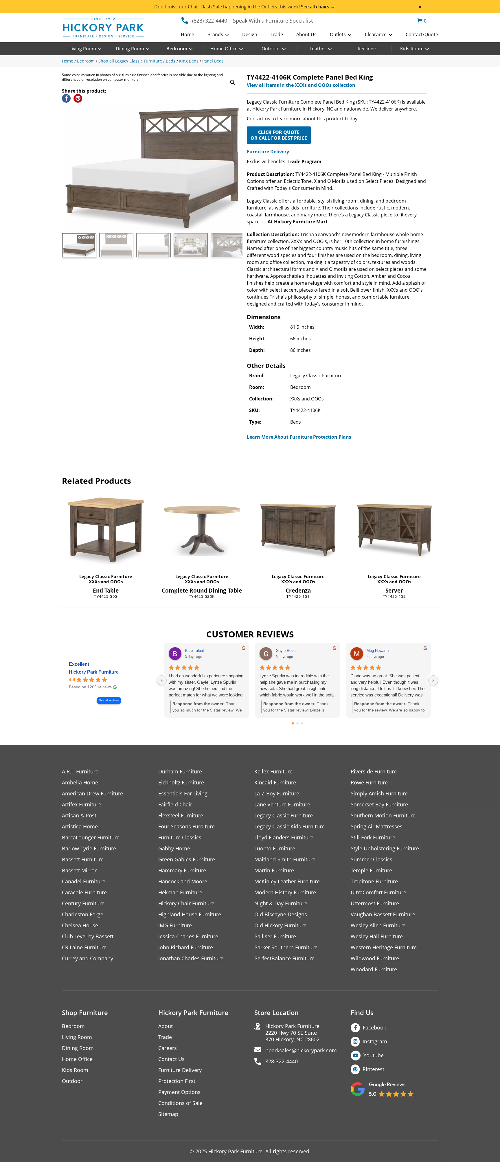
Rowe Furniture (369, 782)
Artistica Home (80, 826)
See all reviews (109, 700)
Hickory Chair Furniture (186, 903)
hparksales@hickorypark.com (301, 1050)
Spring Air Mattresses (376, 826)
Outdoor (271, 48)
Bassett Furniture (83, 859)
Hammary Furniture (182, 870)
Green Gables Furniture (186, 859)
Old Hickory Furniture (280, 925)
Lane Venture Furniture (282, 804)
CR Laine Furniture (84, 947)
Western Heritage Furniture (384, 947)
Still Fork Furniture (373, 837)
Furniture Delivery (268, 151)
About (165, 1026)
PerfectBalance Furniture (284, 958)
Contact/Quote (422, 34)
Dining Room (130, 48)
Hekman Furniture (180, 892)
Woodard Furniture (374, 969)
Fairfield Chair (175, 804)
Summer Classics (371, 859)
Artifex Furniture (81, 804)
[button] (232, 82)
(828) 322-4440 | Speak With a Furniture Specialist (252, 20)
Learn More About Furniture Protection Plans (299, 437)
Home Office (224, 48)
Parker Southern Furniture (285, 947)
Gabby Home (174, 848)
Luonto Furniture (274, 848)
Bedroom (176, 48)
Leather (318, 48)
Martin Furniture (274, 870)
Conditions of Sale (180, 1103)
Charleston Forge (82, 914)
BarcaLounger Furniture (91, 837)
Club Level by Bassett (87, 936)
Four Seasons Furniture (186, 826)
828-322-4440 (281, 1061)
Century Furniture (83, 903)
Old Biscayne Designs (280, 914)
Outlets (338, 34)
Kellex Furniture (273, 771)
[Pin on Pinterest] (77, 98)
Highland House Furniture (189, 914)
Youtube (373, 1055)
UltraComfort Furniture (378, 892)
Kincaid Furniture (275, 782)
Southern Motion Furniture (383, 815)
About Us (306, 34)
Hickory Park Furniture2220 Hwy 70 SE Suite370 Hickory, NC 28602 (292, 1033)
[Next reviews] (433, 680)
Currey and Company (87, 958)
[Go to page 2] (302, 723)
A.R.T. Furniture (80, 771)
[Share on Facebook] (66, 98)
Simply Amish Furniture (379, 793)
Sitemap (168, 1114)
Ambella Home (80, 782)
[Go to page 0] (293, 723)
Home (187, 34)
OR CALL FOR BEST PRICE (279, 135)
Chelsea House (80, 925)
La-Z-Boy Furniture (276, 793)
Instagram (375, 1041)
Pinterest (373, 1069)
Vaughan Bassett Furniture (383, 914)
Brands (215, 34)
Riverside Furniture (374, 771)
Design (249, 34)
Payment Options (179, 1092)
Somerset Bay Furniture (379, 804)
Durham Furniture (180, 771)
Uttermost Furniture (375, 903)
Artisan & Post (79, 815)
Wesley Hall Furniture (377, 936)
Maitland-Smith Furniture (284, 859)
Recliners (368, 48)
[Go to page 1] (298, 723)
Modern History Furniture (285, 892)
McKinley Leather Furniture (287, 881)
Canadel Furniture (83, 881)
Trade (277, 34)
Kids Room (412, 48)
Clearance (376, 34)
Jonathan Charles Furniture (190, 958)
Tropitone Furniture (374, 881)
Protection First (176, 1081)
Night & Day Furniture (280, 903)
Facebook (374, 1027)
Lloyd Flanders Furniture (283, 837)
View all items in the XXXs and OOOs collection (301, 85)
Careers (167, 1048)
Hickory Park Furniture (94, 672)
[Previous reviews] (162, 680)
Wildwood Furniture (375, 958)
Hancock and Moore (182, 881)
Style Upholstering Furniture (385, 848)
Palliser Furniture (275, 936)
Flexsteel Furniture (180, 815)
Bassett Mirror (79, 870)
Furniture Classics (179, 837)
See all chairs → (318, 6)
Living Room (82, 48)
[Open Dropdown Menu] (227, 35)
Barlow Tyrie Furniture (89, 848)
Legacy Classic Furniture (105, 576)
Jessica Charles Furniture (188, 936)
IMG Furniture (175, 925)
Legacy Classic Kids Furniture (289, 826)
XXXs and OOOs (106, 581)
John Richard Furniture (185, 947)
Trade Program (304, 161)
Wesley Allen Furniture (378, 925)
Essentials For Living (182, 793)
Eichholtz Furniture (181, 782)
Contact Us (171, 1059)
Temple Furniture (371, 870)
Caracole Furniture (84, 892)
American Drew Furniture (92, 793)
